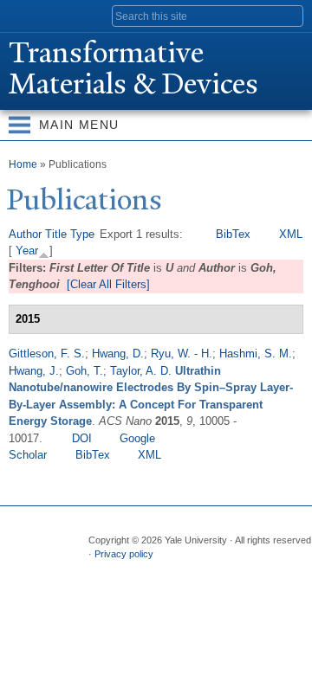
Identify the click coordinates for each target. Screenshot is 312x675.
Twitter (133, 572)
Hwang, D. (118, 353)
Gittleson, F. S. (47, 353)
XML (290, 234)
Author (25, 234)
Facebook (99, 572)
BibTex (233, 234)
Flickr (167, 572)
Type (82, 234)
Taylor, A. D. (141, 370)
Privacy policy (123, 554)
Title (56, 234)
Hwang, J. (34, 370)
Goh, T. (84, 370)
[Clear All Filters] (108, 284)
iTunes (201, 572)
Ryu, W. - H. (181, 353)
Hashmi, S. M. (255, 353)
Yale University (29, 14)
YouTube (234, 572)
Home (23, 164)
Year (27, 250)
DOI (82, 438)
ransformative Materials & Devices (133, 68)
